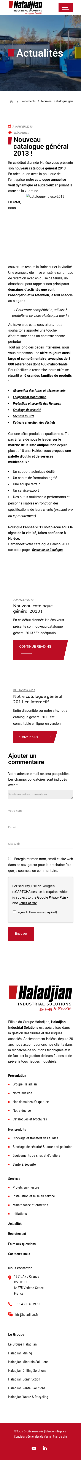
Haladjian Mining (20, 1353)
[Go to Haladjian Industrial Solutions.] (13, 101)
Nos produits (17, 1129)
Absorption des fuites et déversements (39, 391)
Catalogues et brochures (30, 1119)
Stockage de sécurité (27, 410)
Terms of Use (28, 903)
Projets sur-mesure (26, 1187)
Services (14, 1179)
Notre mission (22, 1093)
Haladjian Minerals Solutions (28, 1362)
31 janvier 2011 (24, 690)
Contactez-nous (19, 1254)
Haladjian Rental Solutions (26, 1388)
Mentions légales (55, 1431)
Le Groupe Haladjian (22, 1344)
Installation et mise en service (34, 1196)
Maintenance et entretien (30, 1205)
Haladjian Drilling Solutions (27, 1371)
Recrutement (17, 1234)
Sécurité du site (23, 416)
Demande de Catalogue (47, 550)
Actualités (15, 1224)
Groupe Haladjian (25, 1084)
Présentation (17, 1075)
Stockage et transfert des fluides (35, 1138)
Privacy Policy (58, 897)
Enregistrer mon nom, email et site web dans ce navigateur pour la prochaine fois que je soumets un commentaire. (40, 865)
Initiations (20, 1214)
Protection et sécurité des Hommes (37, 404)
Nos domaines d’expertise (31, 1102)
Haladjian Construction (24, 1379)
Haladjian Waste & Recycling (28, 1397)
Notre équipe (22, 1110)
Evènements (21, 132)
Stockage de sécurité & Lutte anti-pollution (42, 1147)
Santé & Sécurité (24, 1164)
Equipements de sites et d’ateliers (36, 1155)
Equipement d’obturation (29, 397)
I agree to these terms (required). (37, 912)
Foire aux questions (22, 1244)
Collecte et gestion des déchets (34, 422)
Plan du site (60, 1436)
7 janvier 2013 (22, 126)
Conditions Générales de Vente (32, 1436)
